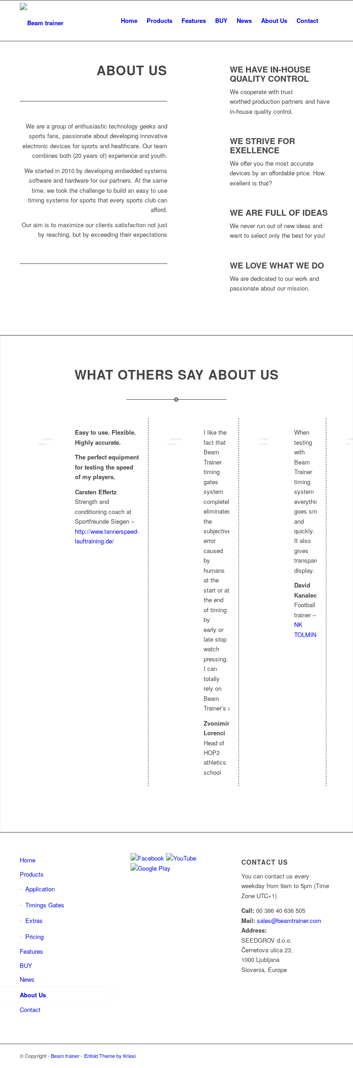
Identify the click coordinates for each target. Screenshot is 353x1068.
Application (40, 888)
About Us (33, 994)
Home (27, 860)
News (27, 979)
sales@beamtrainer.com (289, 920)
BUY (26, 965)
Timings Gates (44, 904)
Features (31, 951)
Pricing (34, 936)
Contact (30, 1009)
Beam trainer (65, 1055)
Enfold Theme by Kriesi (110, 1055)
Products (32, 874)
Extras (34, 920)
